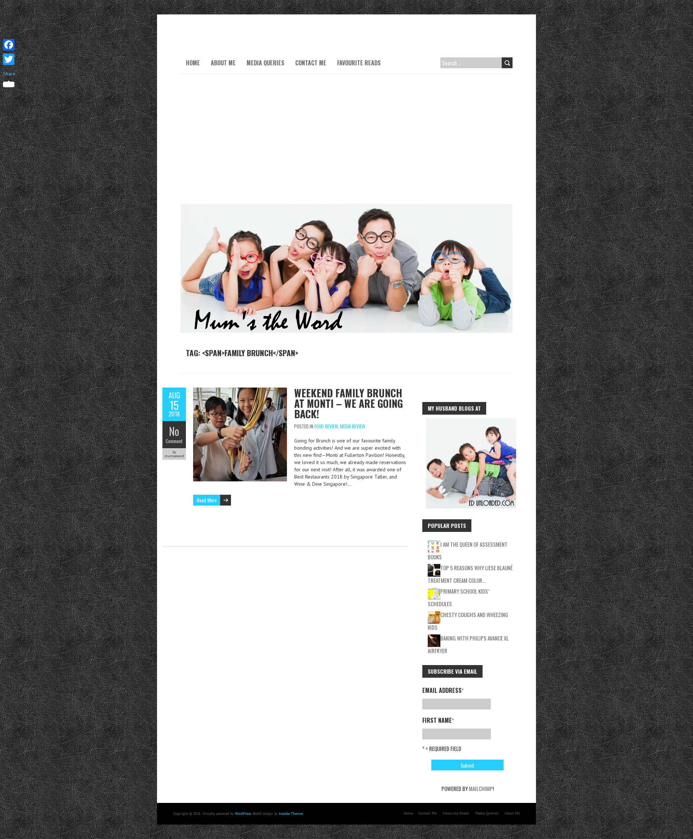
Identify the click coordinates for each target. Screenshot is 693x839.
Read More (207, 500)
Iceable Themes (291, 813)
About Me (223, 62)
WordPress (243, 813)
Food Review (326, 426)
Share (9, 73)
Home (193, 62)
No (174, 431)
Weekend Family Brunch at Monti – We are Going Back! (348, 403)
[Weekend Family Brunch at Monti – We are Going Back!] (240, 391)
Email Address (442, 690)
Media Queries (265, 62)
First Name (438, 720)
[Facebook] (9, 45)
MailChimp (481, 788)
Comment (174, 441)
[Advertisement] (346, 138)
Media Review (352, 426)
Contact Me (310, 62)
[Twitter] (9, 59)
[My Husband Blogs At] (471, 421)
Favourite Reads (359, 62)
